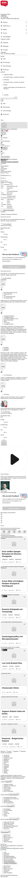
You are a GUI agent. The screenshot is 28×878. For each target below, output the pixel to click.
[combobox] (7, 98)
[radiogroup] (14, 531)
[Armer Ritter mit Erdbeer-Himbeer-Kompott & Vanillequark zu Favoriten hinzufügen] (24, 569)
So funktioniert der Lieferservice (11, 798)
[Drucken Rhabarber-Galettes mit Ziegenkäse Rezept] (2, 131)
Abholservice (7, 800)
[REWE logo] (3, 72)
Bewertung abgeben (5, 534)
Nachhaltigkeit (7, 809)
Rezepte (14, 86)
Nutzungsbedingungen (9, 856)
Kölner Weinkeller (8, 841)
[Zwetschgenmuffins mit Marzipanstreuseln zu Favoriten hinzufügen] (24, 624)
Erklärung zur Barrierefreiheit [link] (10, 863)
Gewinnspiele (7, 789)
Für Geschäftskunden (9, 802)
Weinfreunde (7, 839)
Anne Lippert (4, 491)
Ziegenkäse (16, 751)
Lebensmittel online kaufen (10, 797)
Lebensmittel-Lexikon (9, 823)
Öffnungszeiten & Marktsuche (11, 826)
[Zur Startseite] (6, 9)
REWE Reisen (7, 835)
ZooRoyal (6, 840)
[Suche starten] (15, 98)
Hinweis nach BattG (8, 859)
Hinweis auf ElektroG (9, 860)
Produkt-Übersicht (8, 801)
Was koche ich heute (8, 827)
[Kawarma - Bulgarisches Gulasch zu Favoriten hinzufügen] (24, 726)
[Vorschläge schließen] (2, 100)
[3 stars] (14, 531)
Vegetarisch (3, 133)
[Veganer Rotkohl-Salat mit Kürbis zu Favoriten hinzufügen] (24, 699)
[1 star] (4, 531)
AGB (5, 852)
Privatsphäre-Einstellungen (10, 857)
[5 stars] (24, 531)
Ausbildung (6, 813)
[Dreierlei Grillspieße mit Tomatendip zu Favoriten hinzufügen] (24, 597)
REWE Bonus (7, 787)
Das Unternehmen (8, 810)
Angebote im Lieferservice (10, 785)
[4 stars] (19, 531)
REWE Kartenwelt (8, 837)
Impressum (6, 855)
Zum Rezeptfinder (6, 224)
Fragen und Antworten (9, 822)
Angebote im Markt (8, 784)
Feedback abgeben (14, 267)
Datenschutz (6, 853)
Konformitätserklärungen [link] (9, 861)
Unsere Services (7, 788)
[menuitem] (14, 22)
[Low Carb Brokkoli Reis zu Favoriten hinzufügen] (24, 651)
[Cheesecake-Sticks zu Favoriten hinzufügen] (24, 676)
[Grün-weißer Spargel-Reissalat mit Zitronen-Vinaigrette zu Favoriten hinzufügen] (24, 539)
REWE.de (3, 751)
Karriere (5, 811)
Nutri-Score (6, 828)
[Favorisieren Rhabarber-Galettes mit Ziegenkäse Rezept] (6, 131)
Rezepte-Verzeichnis (8, 824)
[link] (15, 76)
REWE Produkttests (8, 791)
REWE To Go (7, 836)
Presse (5, 814)
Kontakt (5, 815)
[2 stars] (9, 531)
